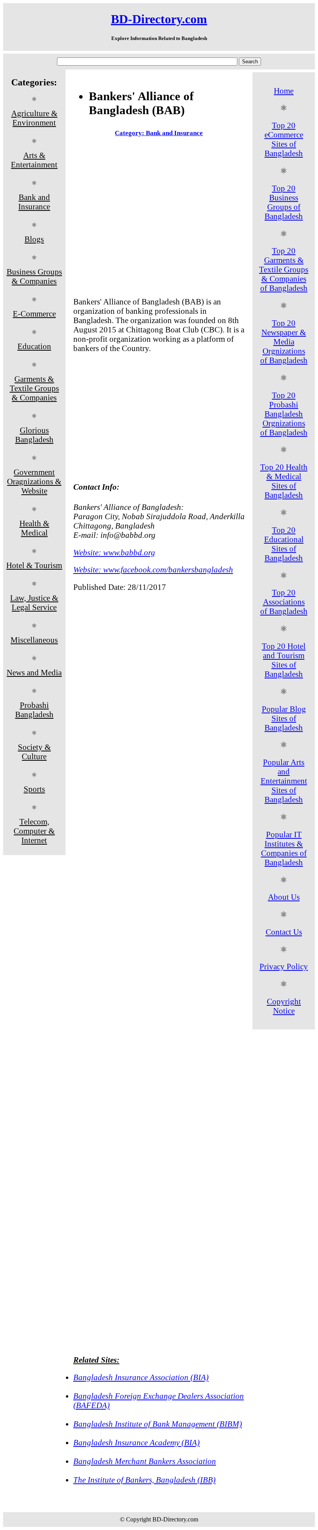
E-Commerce (34, 313)
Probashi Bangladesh (34, 710)
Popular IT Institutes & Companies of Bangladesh (284, 848)
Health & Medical (34, 528)
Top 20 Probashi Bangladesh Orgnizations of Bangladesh (284, 414)
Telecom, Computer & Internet (34, 831)
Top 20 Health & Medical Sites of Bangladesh (284, 480)
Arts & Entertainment (34, 160)
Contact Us (284, 931)
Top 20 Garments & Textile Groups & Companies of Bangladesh (283, 269)
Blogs (34, 239)
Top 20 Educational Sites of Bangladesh (284, 543)
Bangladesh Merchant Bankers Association (144, 1461)
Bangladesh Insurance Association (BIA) (141, 1377)
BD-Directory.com (159, 19)
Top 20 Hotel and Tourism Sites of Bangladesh (284, 660)
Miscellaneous (34, 639)
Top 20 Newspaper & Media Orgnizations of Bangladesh (284, 341)
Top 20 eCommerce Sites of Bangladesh (283, 139)
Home (284, 90)
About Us (284, 896)
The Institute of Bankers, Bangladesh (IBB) (144, 1479)
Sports (34, 788)
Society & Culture (34, 751)
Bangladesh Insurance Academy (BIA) (136, 1442)
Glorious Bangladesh (34, 435)
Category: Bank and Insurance (159, 133)
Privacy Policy (283, 966)
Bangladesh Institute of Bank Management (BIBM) (157, 1423)
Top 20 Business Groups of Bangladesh (283, 202)
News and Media (34, 672)
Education (34, 346)
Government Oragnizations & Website (34, 481)
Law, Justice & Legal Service (34, 602)
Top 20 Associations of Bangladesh (284, 601)
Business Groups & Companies (34, 276)
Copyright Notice (284, 1006)
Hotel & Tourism (34, 565)
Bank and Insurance (34, 202)
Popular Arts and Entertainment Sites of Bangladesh (284, 781)
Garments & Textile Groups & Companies (34, 388)
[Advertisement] (159, 218)
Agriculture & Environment (34, 118)
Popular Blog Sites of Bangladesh (284, 718)
